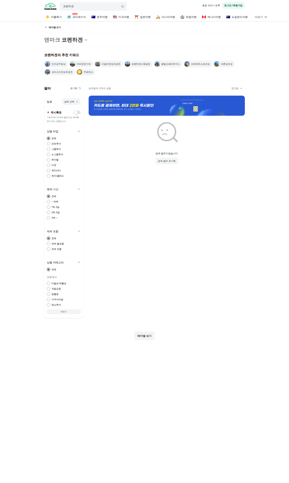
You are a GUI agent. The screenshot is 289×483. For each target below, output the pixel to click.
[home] (50, 7)
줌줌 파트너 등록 (211, 5)
